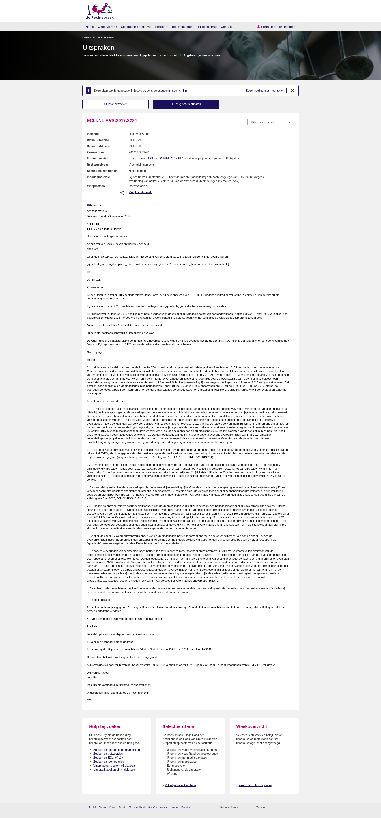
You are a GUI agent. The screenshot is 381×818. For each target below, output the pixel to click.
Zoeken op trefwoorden (108, 753)
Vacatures (165, 807)
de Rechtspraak (183, 26)
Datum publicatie (98, 146)
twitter (269, 807)
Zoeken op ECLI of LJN (108, 757)
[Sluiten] (292, 90)
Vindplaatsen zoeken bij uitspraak (114, 765)
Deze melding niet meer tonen (265, 90)
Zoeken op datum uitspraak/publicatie (117, 749)
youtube (291, 807)
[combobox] (271, 122)
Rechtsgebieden (98, 164)
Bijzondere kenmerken (102, 170)
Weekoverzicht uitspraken (255, 785)
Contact (226, 26)
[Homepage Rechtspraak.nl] (98, 10)
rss (242, 807)
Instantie (93, 133)
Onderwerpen (107, 26)
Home (90, 26)
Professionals (207, 26)
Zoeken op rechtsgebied (108, 761)
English (93, 807)
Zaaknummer (96, 152)
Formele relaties (98, 158)
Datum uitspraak (98, 140)
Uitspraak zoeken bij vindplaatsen (114, 769)
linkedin (286, 807)
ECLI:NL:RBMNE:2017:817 (165, 158)
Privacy (113, 807)
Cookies (123, 807)
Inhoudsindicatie (98, 177)
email (248, 807)
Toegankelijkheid (137, 807)
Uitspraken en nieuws (136, 26)
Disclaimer (186, 807)
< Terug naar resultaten (186, 104)
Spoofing (153, 807)
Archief (175, 807)
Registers (161, 26)
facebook (274, 807)
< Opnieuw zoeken (115, 104)
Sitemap (103, 807)
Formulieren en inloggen (278, 26)
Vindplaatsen (96, 186)
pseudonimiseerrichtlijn (172, 90)
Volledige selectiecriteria (180, 785)
